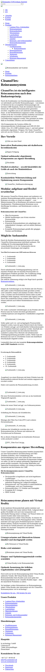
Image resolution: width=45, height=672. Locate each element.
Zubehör (13, 39)
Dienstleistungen (11, 45)
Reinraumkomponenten (18, 43)
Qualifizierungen (15, 46)
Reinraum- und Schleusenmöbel (21, 41)
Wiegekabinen (14, 33)
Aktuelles (8, 15)
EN (6, 12)
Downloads (9, 665)
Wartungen (13, 54)
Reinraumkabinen (16, 31)
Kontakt (8, 19)
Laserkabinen (14, 35)
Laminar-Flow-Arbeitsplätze (19, 27)
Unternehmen (10, 60)
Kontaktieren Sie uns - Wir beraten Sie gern (16, 593)
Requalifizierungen (16, 52)
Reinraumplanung (16, 50)
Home (7, 23)
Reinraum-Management (18, 58)
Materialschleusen (16, 37)
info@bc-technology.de (9, 660)
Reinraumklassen (20, 48)
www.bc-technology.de (9, 662)
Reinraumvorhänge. (8, 281)
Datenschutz (9, 669)
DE (6, 10)
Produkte (8, 25)
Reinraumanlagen (16, 29)
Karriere (8, 17)
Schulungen (14, 56)
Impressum (9, 667)
